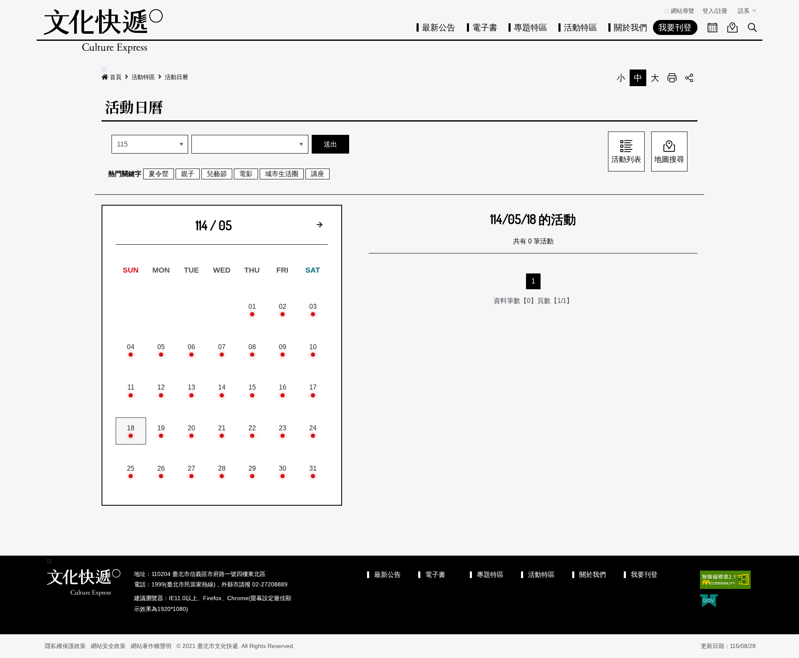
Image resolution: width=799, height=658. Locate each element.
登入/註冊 (714, 10)
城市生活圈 (281, 173)
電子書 (484, 27)
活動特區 (580, 27)
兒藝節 (217, 173)
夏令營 (159, 173)
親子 (187, 173)
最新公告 (438, 27)
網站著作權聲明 (151, 646)
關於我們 (630, 27)
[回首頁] (103, 31)
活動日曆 (176, 77)
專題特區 (530, 27)
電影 (246, 173)
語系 (744, 10)
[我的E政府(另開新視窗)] (709, 601)
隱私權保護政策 (65, 646)
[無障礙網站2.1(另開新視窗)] (725, 580)
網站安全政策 (108, 646)
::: (666, 10)
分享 (689, 78)
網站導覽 (682, 10)
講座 (317, 173)
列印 (672, 78)
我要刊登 (675, 27)
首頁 (116, 77)
